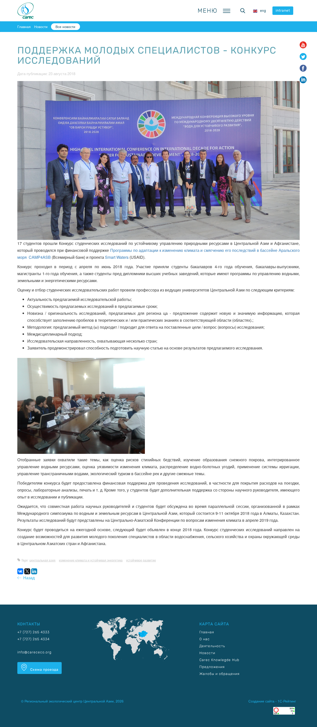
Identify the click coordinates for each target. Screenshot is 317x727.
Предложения (212, 667)
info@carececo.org (34, 652)
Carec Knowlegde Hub (219, 660)
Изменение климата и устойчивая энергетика (91, 560)
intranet (283, 10)
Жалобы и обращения (219, 674)
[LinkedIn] (34, 571)
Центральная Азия (42, 560)
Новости (41, 26)
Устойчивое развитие (141, 560)
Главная (24, 26)
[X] (27, 571)
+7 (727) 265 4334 (33, 639)
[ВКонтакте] (20, 571)
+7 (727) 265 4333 (33, 632)
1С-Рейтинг (287, 700)
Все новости (65, 26)
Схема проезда (43, 670)
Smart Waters (117, 257)
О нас (204, 639)
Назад (28, 578)
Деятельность (212, 646)
